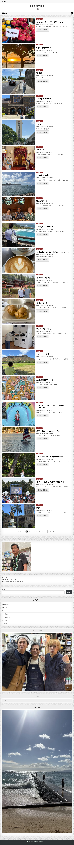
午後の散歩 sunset (44, 47)
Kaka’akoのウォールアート (47, 379)
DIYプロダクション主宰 (9, 579)
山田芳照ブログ (37, 5)
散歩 (38, 507)
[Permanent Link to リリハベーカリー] (18, 311)
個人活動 (4, 620)
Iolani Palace (42, 149)
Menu (5, 2)
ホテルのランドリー (44, 328)
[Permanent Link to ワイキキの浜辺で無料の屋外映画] (18, 490)
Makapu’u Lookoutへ (45, 226)
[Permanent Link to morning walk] (18, 184)
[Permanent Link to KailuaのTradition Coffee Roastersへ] (18, 260)
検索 (3, 589)
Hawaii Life (40, 19)
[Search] (72, 13)
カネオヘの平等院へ (44, 277)
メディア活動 (6, 617)
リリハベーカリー (43, 303)
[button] (68, 636)
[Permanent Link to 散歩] (18, 516)
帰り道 (39, 73)
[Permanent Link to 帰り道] (18, 81)
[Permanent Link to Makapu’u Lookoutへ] (18, 235)
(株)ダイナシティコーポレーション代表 (13, 581)
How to (4, 607)
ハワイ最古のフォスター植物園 (49, 456)
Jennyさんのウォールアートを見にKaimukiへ (51, 406)
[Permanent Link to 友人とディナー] (18, 209)
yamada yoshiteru (41, 24)
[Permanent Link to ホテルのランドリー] (18, 337)
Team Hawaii (6, 611)
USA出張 (5, 614)
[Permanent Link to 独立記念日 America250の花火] (18, 439)
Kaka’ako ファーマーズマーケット (50, 22)
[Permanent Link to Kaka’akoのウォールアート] (18, 388)
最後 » (54, 531)
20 (42, 531)
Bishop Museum (43, 98)
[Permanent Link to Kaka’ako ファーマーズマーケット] (18, 30)
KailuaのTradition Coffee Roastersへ (52, 252)
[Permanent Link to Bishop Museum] (18, 107)
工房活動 (4, 623)
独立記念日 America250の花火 (49, 431)
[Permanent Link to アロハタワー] (18, 132)
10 (39, 531)
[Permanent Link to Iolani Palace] (18, 158)
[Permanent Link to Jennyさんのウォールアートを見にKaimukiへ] (18, 414)
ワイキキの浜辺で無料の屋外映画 (50, 482)
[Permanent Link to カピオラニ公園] (18, 362)
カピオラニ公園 (43, 354)
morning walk (42, 175)
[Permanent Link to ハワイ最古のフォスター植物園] (18, 465)
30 (45, 531)
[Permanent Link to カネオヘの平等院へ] (18, 286)
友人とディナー (43, 200)
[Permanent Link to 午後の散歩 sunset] (18, 56)
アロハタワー (42, 124)
